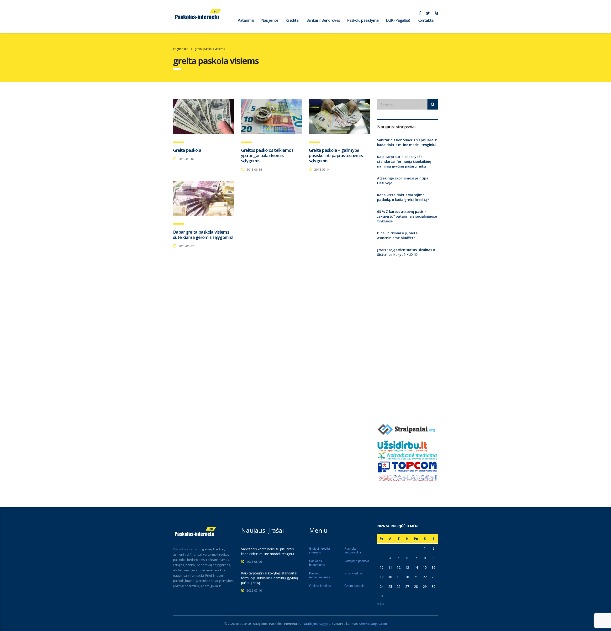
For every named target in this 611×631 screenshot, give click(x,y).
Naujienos (270, 20)
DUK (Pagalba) (398, 20)
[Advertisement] (407, 338)
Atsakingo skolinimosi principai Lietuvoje (403, 180)
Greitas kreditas (320, 586)
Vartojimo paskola (356, 561)
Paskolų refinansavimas (319, 575)
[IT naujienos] (407, 466)
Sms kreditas (353, 573)
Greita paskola (187, 150)
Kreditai (292, 20)
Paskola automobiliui (352, 550)
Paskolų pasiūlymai (363, 20)
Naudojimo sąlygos (316, 623)
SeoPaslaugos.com (373, 623)
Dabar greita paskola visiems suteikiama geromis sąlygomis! (202, 234)
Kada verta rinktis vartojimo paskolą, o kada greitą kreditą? (403, 197)
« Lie (380, 603)
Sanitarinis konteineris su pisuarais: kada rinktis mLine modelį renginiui (407, 142)
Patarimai (246, 20)
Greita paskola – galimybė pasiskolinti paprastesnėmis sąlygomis (336, 155)
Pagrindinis (180, 49)
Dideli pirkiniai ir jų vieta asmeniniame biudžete (397, 235)
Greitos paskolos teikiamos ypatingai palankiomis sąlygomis (267, 155)
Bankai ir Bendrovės (323, 20)
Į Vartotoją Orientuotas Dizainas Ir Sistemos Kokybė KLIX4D (406, 252)
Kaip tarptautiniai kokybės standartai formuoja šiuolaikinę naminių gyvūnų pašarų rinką (404, 161)
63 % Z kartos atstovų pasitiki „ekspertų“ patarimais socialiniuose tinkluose (407, 216)
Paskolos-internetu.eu (285, 623)
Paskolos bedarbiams (317, 563)
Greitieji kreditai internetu (320, 550)
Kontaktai (425, 20)
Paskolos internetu (186, 549)
